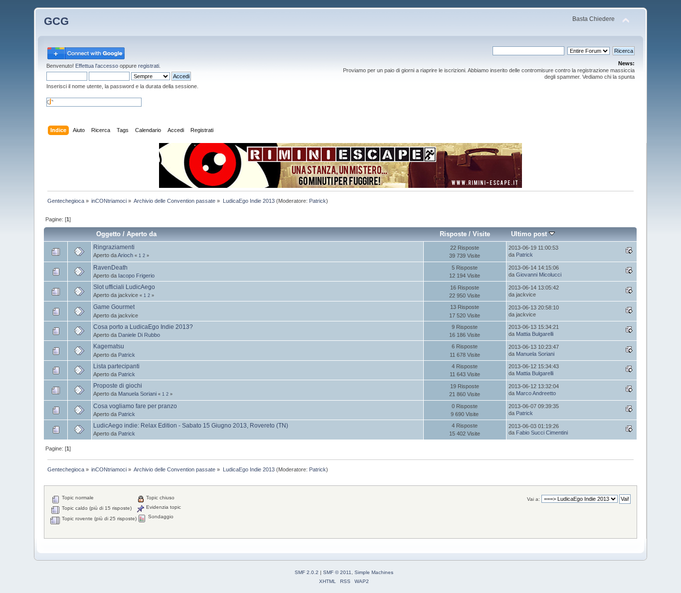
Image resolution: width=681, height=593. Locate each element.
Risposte (453, 234)
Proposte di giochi (117, 385)
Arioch (125, 255)
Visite (481, 234)
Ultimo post (530, 234)
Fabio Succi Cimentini (542, 433)
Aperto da (142, 234)
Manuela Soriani (535, 354)
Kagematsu (108, 346)
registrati (148, 66)
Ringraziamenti (114, 247)
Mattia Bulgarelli (534, 334)
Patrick (317, 201)
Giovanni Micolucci (538, 275)
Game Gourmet (114, 306)
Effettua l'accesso (96, 66)
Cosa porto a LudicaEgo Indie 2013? (143, 326)
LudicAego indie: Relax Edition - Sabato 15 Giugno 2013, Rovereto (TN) (190, 425)
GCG (56, 21)
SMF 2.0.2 (307, 572)
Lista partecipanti (116, 366)
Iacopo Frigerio (136, 276)
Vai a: (533, 499)
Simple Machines (373, 572)
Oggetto (108, 234)
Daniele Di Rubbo (139, 335)
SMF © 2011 (337, 572)
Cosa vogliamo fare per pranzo (135, 406)
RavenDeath (110, 267)
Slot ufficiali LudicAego (124, 287)
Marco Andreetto (536, 393)
